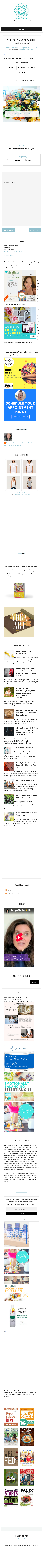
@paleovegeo (8, 255)
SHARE (13, 67)
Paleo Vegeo (21, 492)
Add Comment (13, 50)
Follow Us (21, 1538)
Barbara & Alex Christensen (22, 494)
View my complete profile (12, 445)
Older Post (34, 230)
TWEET (22, 67)
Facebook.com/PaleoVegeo (13, 251)
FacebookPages (24, 50)
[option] (22, 105)
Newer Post (9, 230)
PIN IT (23, 72)
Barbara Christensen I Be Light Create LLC (18, 48)
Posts (9, 890)
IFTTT (31, 50)
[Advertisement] (21, 855)
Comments (10, 893)
